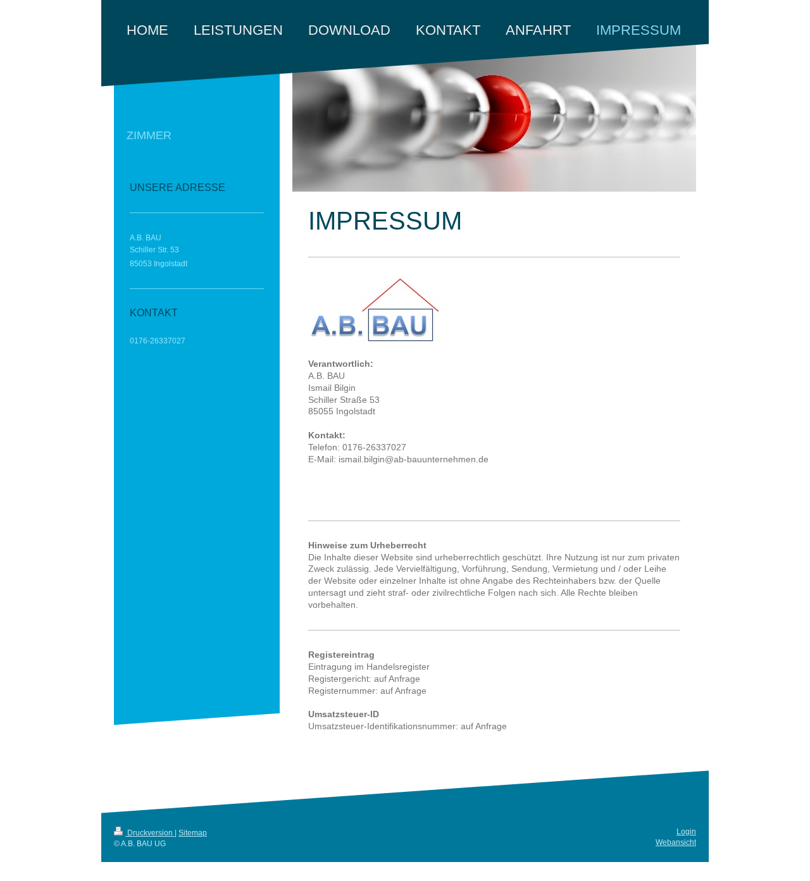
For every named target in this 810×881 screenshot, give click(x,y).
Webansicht (676, 842)
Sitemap (192, 833)
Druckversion (150, 833)
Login (686, 831)
